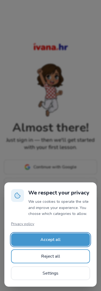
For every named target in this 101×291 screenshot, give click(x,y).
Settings (50, 273)
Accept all (50, 240)
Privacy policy (22, 223)
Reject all (50, 256)
